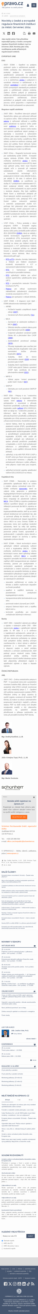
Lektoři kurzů (8, 1027)
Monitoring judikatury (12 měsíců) (12, 1081)
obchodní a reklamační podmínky (19, 1273)
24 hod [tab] (7, 1100)
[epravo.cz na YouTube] (19, 1284)
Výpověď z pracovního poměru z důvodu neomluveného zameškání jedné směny (19, 1003)
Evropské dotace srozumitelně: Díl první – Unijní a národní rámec (18, 918)
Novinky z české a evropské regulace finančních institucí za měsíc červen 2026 (18, 913)
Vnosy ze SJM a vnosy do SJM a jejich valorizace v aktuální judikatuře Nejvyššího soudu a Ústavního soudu (17, 996)
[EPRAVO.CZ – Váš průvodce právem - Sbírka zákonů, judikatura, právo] (12, 5)
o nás (13, 1269)
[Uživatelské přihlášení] (28, 5)
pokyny (6, 121)
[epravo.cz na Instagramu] (14, 1284)
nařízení (20, 408)
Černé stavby (6, 1015)
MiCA (6, 501)
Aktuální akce (8, 946)
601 (9, 391)
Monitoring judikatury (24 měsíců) (12, 1077)
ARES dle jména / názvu (11, 1246)
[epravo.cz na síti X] (10, 1284)
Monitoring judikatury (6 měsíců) (11, 1085)
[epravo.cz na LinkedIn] (24, 1284)
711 (32, 315)
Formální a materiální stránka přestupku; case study (18, 1110)
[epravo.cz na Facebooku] (5, 1284)
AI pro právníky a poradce (9, 1070)
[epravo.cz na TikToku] (28, 1284)
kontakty (9, 1271)
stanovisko (23, 489)
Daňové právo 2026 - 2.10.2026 (11, 1055)
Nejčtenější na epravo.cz (15, 1095)
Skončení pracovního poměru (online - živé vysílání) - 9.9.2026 (18, 966)
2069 (10, 338)
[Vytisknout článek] (29, 33)
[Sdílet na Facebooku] (13, 33)
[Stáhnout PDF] (24, 33)
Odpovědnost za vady (9, 1185)
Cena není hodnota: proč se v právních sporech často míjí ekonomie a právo (18, 896)
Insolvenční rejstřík (9, 1248)
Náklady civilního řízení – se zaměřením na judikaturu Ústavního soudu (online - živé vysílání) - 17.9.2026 (18, 983)
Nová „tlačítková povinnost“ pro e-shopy (14, 1007)
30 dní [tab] (31, 1100)
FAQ (30, 1271)
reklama (20, 1269)
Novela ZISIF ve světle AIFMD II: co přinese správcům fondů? (19, 923)
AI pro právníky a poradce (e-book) (12, 1074)
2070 (10, 343)
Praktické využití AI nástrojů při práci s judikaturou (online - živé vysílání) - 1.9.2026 (17, 951)
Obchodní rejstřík (9, 1240)
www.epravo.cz (12, 853)
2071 (19, 354)
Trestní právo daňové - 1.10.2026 (12, 1049)
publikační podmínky (20, 1271)
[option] (19, 1033)
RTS (7, 270)
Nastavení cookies (30, 1278)
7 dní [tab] (18, 1100)
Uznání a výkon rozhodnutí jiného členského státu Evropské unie (19, 1159)
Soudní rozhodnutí (12, 1155)
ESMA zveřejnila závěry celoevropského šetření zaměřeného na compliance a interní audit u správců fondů (19, 891)
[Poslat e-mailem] (34, 33)
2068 (28, 330)
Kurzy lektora (17, 1033)
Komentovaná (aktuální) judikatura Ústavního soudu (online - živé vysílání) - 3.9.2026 (17, 959)
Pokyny (8, 289)
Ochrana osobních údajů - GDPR (12, 1278)
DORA (16, 181)
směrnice (12, 126)
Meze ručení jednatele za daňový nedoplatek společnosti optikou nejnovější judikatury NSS (18, 881)
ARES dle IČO (8, 1243)
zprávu (21, 80)
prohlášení (14, 85)
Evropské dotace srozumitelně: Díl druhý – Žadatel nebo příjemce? (18, 876)
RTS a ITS (10, 259)
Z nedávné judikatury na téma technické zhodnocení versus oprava (19, 886)
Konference (7, 1044)
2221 (26, 372)
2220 (27, 359)
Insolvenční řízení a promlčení (12, 1210)
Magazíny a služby (10, 1066)
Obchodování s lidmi (8, 1173)
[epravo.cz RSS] (32, 1284)
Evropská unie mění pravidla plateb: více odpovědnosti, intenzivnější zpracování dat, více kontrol (17, 927)
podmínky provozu (30, 1269)
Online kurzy (8, 991)
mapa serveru (5, 1269)
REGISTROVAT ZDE (19, 817)
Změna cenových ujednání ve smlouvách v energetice (18, 1011)
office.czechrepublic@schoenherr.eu (20, 841)
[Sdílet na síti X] (4, 33)
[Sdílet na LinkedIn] (8, 33)
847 (25, 382)
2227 (15, 312)
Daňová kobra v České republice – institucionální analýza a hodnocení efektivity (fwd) (19, 908)
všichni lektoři (31, 1039)
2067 (15, 324)
